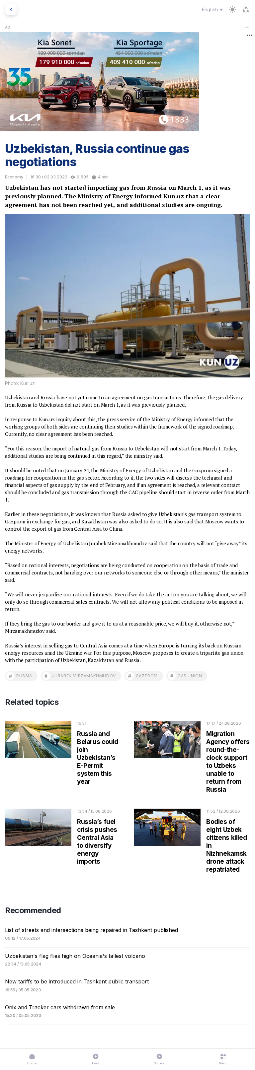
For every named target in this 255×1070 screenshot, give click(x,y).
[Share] (246, 10)
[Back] (11, 9)
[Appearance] (232, 10)
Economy (14, 176)
